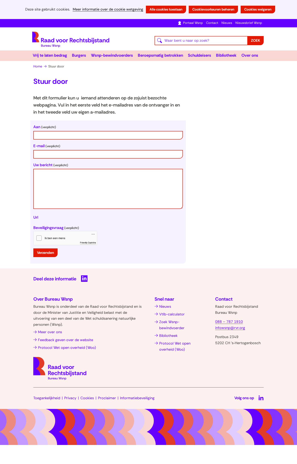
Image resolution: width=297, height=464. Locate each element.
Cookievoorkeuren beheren (213, 9)
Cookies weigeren (258, 9)
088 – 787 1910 (229, 321)
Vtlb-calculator (172, 314)
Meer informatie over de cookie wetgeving (108, 9)
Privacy (70, 398)
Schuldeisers (199, 55)
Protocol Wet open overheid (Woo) (67, 347)
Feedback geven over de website (65, 339)
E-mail (46, 145)
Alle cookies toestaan (166, 9)
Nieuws (226, 23)
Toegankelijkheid (46, 398)
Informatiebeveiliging (137, 398)
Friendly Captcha (88, 242)
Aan (44, 126)
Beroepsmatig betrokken (160, 55)
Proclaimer (107, 398)
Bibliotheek (226, 55)
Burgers (79, 55)
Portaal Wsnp (193, 23)
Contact (212, 23)
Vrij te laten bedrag (50, 55)
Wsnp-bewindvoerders (112, 55)
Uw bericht (50, 164)
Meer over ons (50, 332)
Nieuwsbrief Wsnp (248, 23)
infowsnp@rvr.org (230, 327)
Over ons (249, 55)
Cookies (87, 398)
